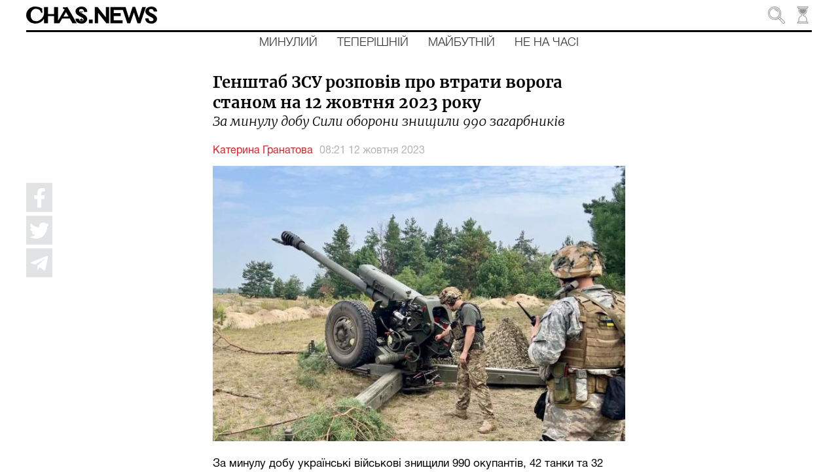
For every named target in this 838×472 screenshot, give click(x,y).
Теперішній (373, 42)
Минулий (288, 42)
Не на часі (547, 42)
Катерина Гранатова (263, 150)
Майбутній (461, 42)
